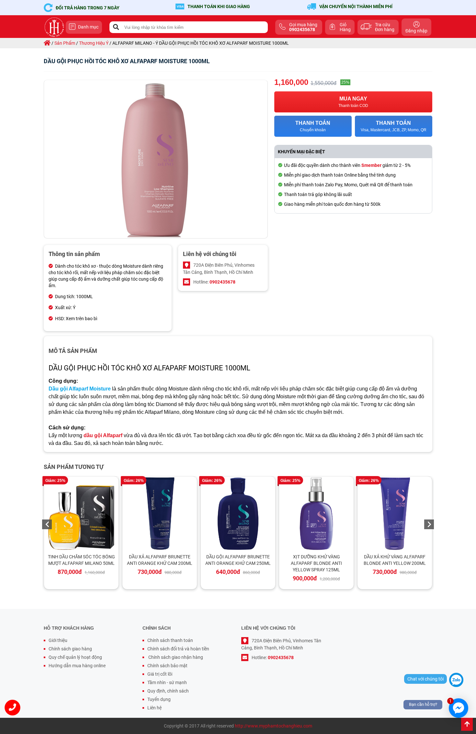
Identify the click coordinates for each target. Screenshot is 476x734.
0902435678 (222, 282)
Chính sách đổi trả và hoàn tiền (178, 648)
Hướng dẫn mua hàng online (77, 665)
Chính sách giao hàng (70, 648)
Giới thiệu (58, 640)
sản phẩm (64, 43)
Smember (371, 165)
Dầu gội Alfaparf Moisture (80, 388)
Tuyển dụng (159, 699)
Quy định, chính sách (168, 690)
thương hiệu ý (93, 43)
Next (429, 524)
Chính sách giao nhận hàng (175, 657)
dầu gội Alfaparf (103, 435)
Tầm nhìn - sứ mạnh (167, 682)
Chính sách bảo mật (167, 665)
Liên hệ (154, 707)
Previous (47, 524)
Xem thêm (84, 513)
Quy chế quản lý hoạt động (75, 657)
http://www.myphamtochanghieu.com (273, 725)
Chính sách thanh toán (170, 640)
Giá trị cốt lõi (159, 674)
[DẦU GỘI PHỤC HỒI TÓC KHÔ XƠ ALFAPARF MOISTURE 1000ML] (155, 159)
